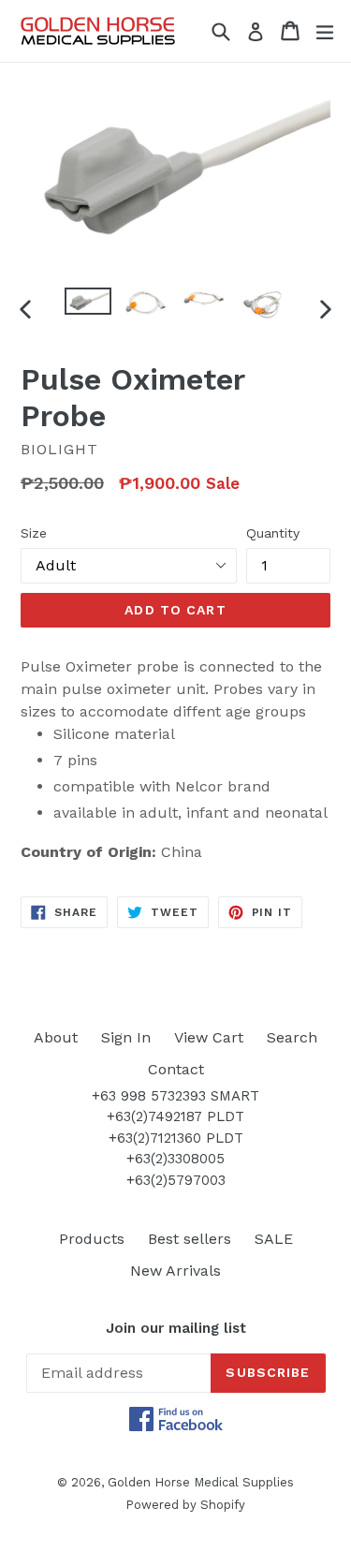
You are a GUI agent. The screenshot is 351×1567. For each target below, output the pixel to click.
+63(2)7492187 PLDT (175, 1116)
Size (34, 532)
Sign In (126, 1037)
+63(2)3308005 (175, 1158)
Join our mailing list (176, 1328)
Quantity (273, 532)
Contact (176, 1069)
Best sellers (189, 1239)
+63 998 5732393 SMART (175, 1095)
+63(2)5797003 (176, 1180)
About (56, 1037)
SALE (274, 1239)
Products (91, 1239)
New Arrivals (175, 1270)
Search (292, 1037)
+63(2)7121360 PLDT (176, 1138)
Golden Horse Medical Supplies (201, 1482)
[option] (88, 301)
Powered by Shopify (185, 1505)
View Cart (208, 1037)
